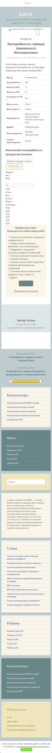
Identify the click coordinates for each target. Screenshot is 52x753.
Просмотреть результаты (26, 291)
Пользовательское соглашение (21, 726)
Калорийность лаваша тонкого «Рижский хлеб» (26, 357)
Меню (27, 3)
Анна (42, 58)
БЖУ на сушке (13, 585)
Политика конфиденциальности (21, 730)
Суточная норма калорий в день (21, 567)
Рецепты (11, 454)
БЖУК (26, 14)
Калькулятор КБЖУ (26, 324)
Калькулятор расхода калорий (20, 407)
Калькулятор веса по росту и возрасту (24, 563)
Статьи (10, 459)
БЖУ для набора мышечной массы (22, 589)
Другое (14, 277)
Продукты (26, 39)
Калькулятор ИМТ (15, 420)
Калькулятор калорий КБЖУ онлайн (23, 403)
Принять (26, 749)
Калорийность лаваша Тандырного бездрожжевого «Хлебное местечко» (26, 371)
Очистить (14, 166)
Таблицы (11, 463)
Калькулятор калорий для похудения (23, 415)
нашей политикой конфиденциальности (33, 746)
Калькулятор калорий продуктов (26, 328)
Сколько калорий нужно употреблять (23, 601)
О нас (9, 717)
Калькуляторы (13, 446)
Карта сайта (12, 721)
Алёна (31, 320)
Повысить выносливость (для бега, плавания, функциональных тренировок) (26, 265)
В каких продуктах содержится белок (23, 605)
